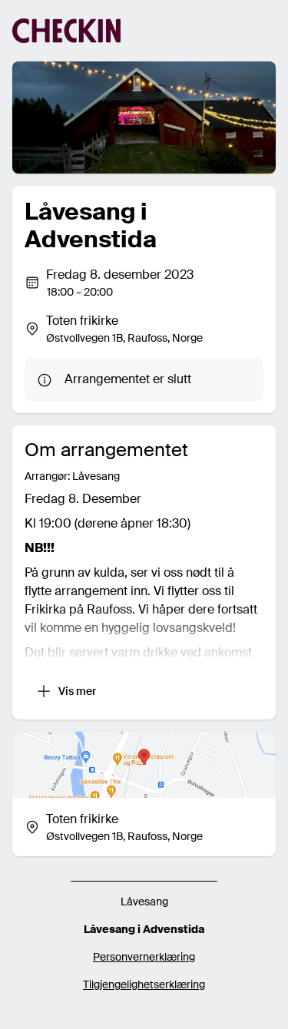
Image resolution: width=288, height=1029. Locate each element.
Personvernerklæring (144, 957)
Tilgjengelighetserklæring (144, 984)
